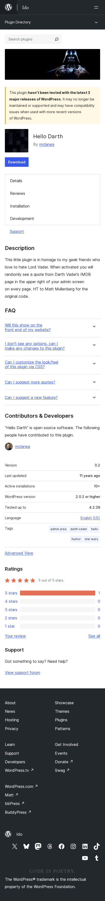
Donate (64, 761)
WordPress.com (21, 786)
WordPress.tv (19, 770)
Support (17, 231)
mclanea (46, 144)
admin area (58, 529)
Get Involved (66, 744)
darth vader (78, 529)
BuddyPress (18, 812)
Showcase (64, 702)
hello (94, 529)
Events (61, 753)
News (10, 711)
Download (16, 162)
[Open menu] (97, 7)
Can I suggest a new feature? (31, 397)
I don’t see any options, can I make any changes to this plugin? (35, 346)
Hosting (12, 719)
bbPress (15, 803)
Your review (15, 636)
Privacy (11, 728)
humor (76, 539)
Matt (12, 794)
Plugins (61, 719)
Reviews (17, 193)
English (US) (90, 518)
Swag (62, 770)
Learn (10, 744)
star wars (91, 539)
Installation (20, 206)
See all (94, 636)
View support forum (22, 672)
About (10, 702)
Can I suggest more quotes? (30, 382)
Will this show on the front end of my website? (28, 327)
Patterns (62, 728)
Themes (62, 711)
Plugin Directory (18, 22)
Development (22, 218)
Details (16, 180)
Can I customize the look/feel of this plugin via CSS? (31, 364)
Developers (15, 761)
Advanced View (19, 553)
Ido (19, 834)
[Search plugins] (57, 39)
